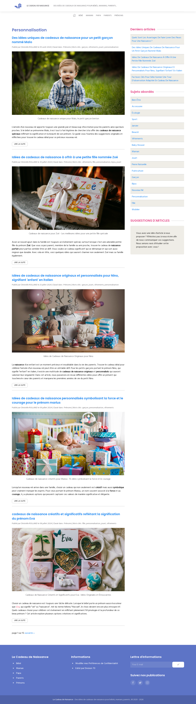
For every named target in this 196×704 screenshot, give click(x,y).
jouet (101, 47)
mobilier (136, 209)
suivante (29, 633)
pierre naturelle (139, 164)
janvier (135, 126)
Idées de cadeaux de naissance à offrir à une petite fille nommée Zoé (65, 157)
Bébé (81, 15)
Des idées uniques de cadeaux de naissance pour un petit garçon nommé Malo (62, 40)
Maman (89, 15)
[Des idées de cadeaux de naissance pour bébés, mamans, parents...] (18, 5)
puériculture (137, 171)
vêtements (93, 47)
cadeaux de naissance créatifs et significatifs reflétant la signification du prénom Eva (66, 516)
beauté (135, 132)
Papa (98, 15)
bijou (113, 162)
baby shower (138, 145)
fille (94, 162)
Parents (108, 15)
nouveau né (137, 190)
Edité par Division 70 (85, 668)
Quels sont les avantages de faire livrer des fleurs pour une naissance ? (156, 39)
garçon (85, 47)
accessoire (137, 106)
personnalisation (111, 47)
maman (135, 151)
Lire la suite (19, 144)
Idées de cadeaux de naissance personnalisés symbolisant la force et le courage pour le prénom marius (67, 400)
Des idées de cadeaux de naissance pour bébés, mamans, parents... (85, 5)
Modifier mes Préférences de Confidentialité (96, 663)
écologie (136, 113)
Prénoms (119, 15)
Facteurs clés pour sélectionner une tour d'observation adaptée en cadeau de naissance (155, 78)
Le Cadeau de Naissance (38, 5)
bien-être (136, 100)
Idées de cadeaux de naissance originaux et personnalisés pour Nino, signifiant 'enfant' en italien (65, 277)
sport (134, 119)
